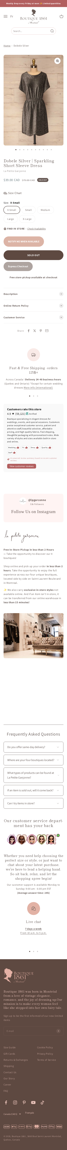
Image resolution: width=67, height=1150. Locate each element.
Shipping (9, 1066)
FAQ (6, 1090)
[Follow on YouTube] (33, 1102)
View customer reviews (22, 466)
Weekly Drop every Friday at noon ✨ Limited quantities (33, 3)
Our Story (9, 1078)
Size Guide (10, 1047)
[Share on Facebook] (29, 331)
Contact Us (10, 1072)
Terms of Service (46, 1059)
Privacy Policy (45, 1053)
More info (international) (38, 387)
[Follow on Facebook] (6, 1102)
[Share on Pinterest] (41, 331)
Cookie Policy (45, 1047)
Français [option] (29, 1112)
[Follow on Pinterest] (24, 1102)
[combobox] (30, 31)
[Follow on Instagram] (15, 1102)
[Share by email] (47, 331)
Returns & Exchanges (16, 1059)
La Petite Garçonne (15, 171)
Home (7, 45)
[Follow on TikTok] (42, 1102)
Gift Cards (9, 1053)
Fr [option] (11, 16)
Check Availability (36, 228)
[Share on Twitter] (35, 331)
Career (7, 1084)
